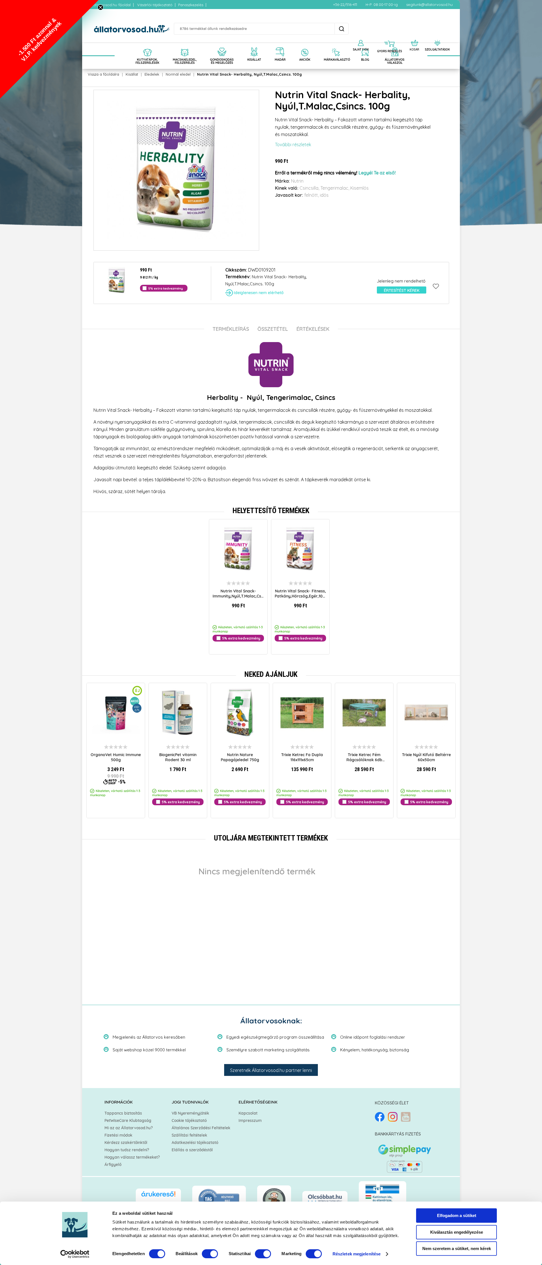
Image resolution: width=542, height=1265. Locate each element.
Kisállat (132, 74)
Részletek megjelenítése (357, 1253)
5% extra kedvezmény (165, 288)
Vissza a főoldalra (103, 74)
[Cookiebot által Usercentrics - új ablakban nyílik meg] (75, 1254)
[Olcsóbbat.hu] (325, 1198)
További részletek (293, 144)
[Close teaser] (100, 7)
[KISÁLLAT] (254, 46)
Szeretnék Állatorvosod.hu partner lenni (271, 1070)
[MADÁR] (280, 46)
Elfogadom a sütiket (456, 1215)
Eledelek (152, 74)
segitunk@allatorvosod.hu (429, 4)
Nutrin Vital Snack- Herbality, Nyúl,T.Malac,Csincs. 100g (249, 74)
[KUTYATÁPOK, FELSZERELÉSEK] (147, 46)
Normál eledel (178, 74)
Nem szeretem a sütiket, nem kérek (456, 1248)
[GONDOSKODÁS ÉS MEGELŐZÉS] (222, 46)
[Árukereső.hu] (158, 1196)
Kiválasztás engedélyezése (456, 1232)
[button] (49, 49)
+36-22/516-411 (345, 4)
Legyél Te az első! (377, 173)
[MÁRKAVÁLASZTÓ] (335, 46)
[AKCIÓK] (304, 46)
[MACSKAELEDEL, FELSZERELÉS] (184, 46)
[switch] (210, 1253)
